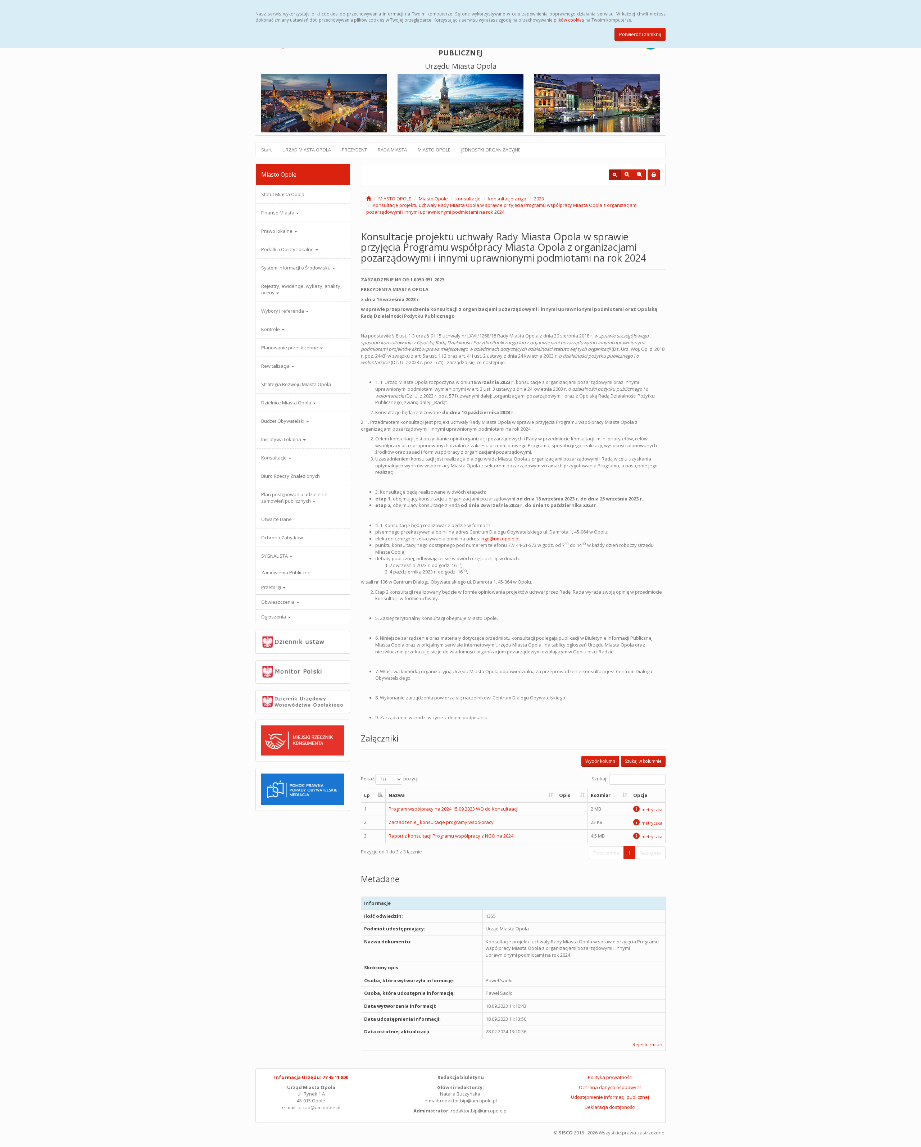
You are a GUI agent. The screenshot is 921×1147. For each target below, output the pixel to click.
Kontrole (271, 329)
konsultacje (468, 198)
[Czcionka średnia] (627, 174)
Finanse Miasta (278, 212)
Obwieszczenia (278, 602)
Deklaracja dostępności (610, 1107)
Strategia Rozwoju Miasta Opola (296, 384)
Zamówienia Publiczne (285, 572)
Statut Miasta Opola (282, 194)
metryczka (651, 809)
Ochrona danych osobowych (610, 1087)
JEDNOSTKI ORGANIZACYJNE (491, 149)
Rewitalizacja (276, 366)
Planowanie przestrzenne (290, 347)
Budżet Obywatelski (283, 421)
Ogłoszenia (274, 616)
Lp (367, 795)
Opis (564, 795)
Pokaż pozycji (389, 779)
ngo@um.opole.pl (500, 538)
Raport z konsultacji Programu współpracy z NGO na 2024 (451, 836)
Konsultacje (274, 457)
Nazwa (397, 795)
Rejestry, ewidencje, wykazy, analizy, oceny (301, 289)
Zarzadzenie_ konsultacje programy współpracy (441, 822)
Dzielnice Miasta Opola (286, 402)
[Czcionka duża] (639, 174)
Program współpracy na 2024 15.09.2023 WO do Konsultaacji (453, 809)
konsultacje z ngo (507, 198)
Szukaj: (599, 779)
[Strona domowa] (368, 198)
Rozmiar (601, 795)
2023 (539, 198)
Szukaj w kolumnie (643, 761)
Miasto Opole (433, 198)
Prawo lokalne (277, 231)
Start (266, 149)
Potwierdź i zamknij (640, 34)
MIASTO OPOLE (434, 149)
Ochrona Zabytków (282, 537)
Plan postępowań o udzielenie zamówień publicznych (294, 497)
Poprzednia (606, 852)
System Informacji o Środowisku (296, 267)
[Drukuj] (654, 174)
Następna (650, 852)
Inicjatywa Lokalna (281, 439)
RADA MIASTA (392, 149)
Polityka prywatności (610, 1077)
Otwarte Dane (276, 519)
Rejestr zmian (647, 1044)
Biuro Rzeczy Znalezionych (290, 476)
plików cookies (569, 20)
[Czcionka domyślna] (615, 174)
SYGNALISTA (275, 556)
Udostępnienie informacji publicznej (610, 1097)
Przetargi (271, 587)
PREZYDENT (354, 149)
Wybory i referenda (283, 311)
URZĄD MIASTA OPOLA (306, 149)
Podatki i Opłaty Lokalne (288, 249)
